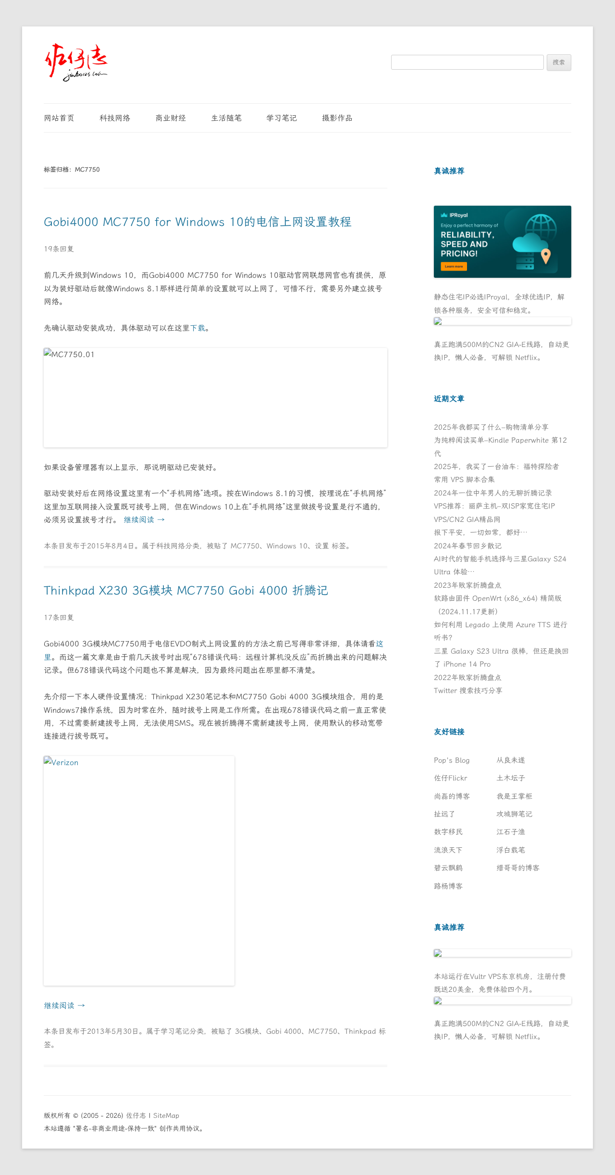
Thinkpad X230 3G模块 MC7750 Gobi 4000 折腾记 (186, 590)
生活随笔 (226, 118)
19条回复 (59, 249)
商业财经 (170, 118)
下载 (197, 328)
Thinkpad (360, 1031)
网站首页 (59, 118)
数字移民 (448, 832)
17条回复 (59, 617)
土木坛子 (510, 778)
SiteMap (166, 1116)
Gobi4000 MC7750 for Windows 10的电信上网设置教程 (198, 222)
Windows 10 (287, 546)
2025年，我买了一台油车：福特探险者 (496, 466)
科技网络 (114, 118)
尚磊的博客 (452, 796)
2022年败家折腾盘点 (468, 677)
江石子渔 (510, 832)
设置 (322, 546)
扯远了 (444, 814)
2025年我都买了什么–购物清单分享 (491, 427)
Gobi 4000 (283, 1031)
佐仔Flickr (450, 778)
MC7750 (245, 546)
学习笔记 (281, 118)
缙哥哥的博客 (518, 868)
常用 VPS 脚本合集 (464, 479)
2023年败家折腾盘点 (468, 585)
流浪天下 (448, 850)
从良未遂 (510, 760)
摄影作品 (337, 118)
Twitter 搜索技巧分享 (468, 690)
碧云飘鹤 (448, 868)
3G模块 (247, 1031)
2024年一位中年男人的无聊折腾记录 (493, 493)
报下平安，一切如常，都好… (481, 532)
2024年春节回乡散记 (468, 546)
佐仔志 (136, 1116)
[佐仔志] (76, 62)
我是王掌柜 (514, 796)
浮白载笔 (510, 850)
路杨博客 (448, 886)
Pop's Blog (452, 760)
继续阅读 (144, 519)
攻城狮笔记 (514, 814)
